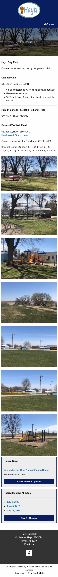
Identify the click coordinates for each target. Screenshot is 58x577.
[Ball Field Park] (29, 435)
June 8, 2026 (13, 506)
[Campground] (29, 302)
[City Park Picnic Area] (29, 214)
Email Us (29, 544)
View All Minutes (29, 518)
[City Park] (29, 258)
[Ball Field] (29, 346)
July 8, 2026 (13, 502)
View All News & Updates (29, 481)
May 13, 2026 (13, 510)
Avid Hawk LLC (35, 573)
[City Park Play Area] (29, 173)
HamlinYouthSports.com (14, 135)
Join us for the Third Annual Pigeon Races (26, 470)
